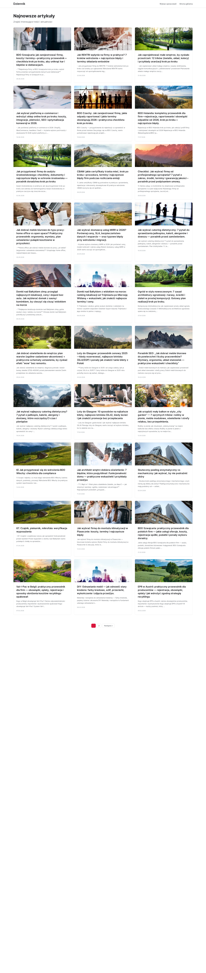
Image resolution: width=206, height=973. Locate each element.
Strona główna (186, 4)
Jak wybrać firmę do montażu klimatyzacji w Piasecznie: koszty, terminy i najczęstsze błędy (102, 531)
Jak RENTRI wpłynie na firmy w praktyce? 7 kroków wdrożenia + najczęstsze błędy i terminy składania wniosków (102, 58)
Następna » (108, 626)
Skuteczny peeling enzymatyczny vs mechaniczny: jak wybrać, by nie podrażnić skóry (163, 473)
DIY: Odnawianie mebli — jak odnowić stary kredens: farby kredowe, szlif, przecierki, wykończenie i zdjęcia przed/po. (102, 590)
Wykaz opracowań (168, 4)
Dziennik (19, 3)
